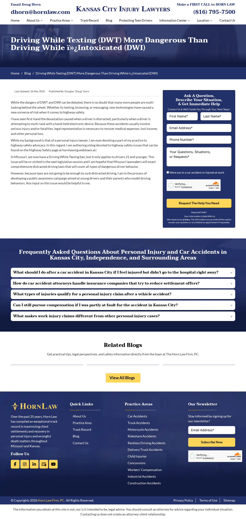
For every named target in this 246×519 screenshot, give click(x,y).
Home (15, 20)
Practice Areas (60, 20)
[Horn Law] (123, 9)
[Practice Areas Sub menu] (72, 20)
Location (203, 20)
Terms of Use (208, 500)
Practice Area (83, 423)
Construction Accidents (145, 483)
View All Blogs (122, 377)
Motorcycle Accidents (144, 429)
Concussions (138, 463)
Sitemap (229, 500)
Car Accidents (138, 416)
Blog (109, 20)
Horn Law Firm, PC (51, 500)
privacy (186, 219)
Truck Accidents (140, 423)
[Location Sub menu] (211, 20)
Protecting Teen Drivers (135, 20)
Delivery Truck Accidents (146, 450)
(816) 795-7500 (214, 12)
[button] (123, 272)
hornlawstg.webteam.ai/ (79, 150)
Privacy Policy (183, 500)
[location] (43, 464)
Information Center (173, 20)
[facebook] (15, 464)
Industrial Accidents (143, 476)
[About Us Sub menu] (41, 20)
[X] (24, 464)
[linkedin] (34, 464)
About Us (33, 20)
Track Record (89, 20)
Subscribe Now (212, 442)
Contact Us (227, 20)
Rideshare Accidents (143, 436)
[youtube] (53, 464)
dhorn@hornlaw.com (40, 12)
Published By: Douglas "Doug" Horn (69, 91)
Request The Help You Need (199, 203)
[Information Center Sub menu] (188, 20)
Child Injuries (138, 456)
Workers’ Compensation (146, 470)
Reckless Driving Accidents (148, 443)
